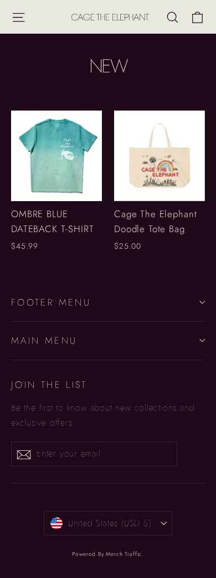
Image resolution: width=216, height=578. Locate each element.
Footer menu (51, 302)
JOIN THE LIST (49, 384)
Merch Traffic (124, 554)
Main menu (44, 340)
